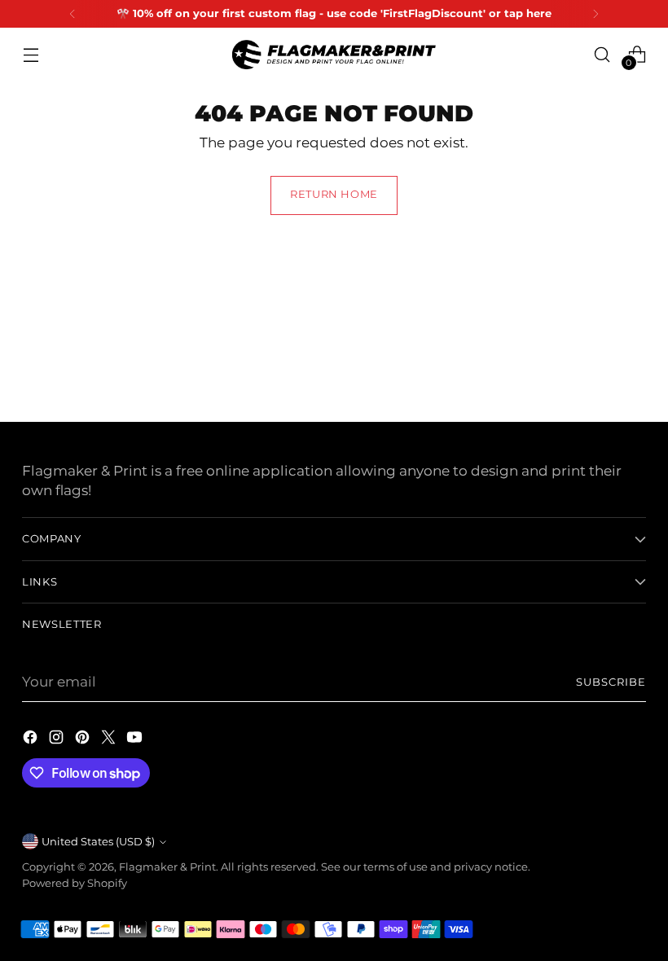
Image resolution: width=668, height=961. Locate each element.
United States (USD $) (98, 842)
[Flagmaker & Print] (334, 54)
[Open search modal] (602, 54)
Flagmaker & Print (167, 867)
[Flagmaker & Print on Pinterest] (84, 740)
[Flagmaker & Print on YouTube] (136, 740)
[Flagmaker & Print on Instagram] (58, 740)
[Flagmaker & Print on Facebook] (32, 740)
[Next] (595, 14)
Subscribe (611, 682)
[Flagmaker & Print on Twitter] (110, 740)
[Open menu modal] (30, 54)
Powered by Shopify (74, 883)
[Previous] (72, 14)
